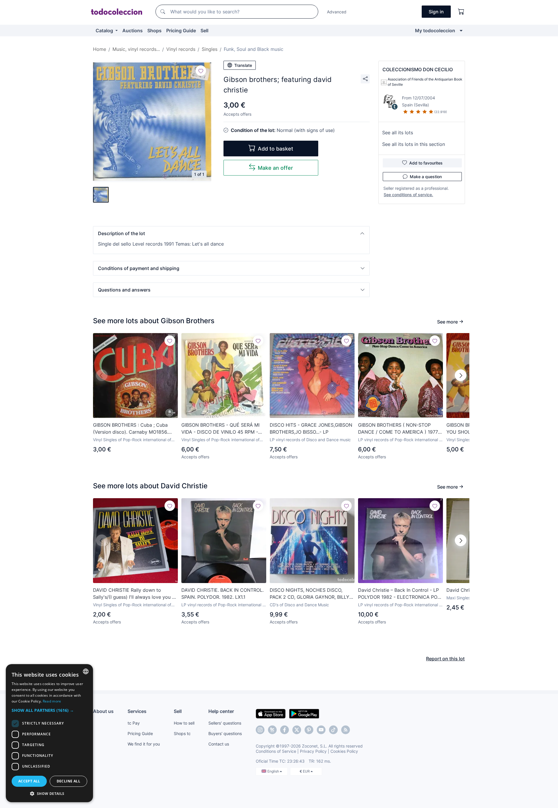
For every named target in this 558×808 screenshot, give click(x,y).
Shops (154, 30)
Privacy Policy (313, 751)
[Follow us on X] (296, 729)
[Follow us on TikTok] (333, 729)
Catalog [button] (105, 30)
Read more (52, 701)
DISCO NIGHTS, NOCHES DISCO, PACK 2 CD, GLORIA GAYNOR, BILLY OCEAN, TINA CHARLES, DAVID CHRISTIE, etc (309, 593)
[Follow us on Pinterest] (309, 729)
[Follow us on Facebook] (284, 729)
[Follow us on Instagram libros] (272, 729)
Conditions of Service (276, 751)
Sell (204, 30)
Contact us (218, 743)
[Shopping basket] (461, 11)
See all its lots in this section (413, 144)
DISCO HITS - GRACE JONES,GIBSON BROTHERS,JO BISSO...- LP (311, 428)
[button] (231, 233)
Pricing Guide (181, 30)
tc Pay (134, 723)
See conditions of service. (408, 194)
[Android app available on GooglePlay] (304, 713)
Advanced (336, 11)
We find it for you (144, 743)
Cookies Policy (344, 751)
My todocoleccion (435, 30)
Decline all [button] (68, 781)
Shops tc (182, 733)
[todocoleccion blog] (345, 729)
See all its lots (397, 132)
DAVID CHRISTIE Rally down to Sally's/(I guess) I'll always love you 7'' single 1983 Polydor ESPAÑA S (135, 593)
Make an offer (275, 168)
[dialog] (49, 733)
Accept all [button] (29, 781)
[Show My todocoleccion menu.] (461, 30)
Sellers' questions (224, 723)
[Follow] (201, 70)
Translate (243, 65)
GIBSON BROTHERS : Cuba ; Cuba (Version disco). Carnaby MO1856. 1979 (130, 428)
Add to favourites (426, 162)
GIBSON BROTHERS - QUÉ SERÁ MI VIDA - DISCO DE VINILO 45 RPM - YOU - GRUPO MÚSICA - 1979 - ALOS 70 (223, 428)
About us (103, 711)
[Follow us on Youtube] (321, 729)
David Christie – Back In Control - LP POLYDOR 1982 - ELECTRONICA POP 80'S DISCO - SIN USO (399, 593)
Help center (221, 711)
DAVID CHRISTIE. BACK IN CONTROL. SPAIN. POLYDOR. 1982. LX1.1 (222, 593)
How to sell (184, 723)
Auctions (132, 30)
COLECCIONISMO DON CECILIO (417, 69)
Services (137, 711)
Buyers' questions (225, 733)
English (273, 771)
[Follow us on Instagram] (260, 729)
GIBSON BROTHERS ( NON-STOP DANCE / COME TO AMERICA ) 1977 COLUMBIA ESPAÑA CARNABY (398, 428)
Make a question (426, 176)
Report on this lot (445, 659)
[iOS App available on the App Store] (271, 713)
